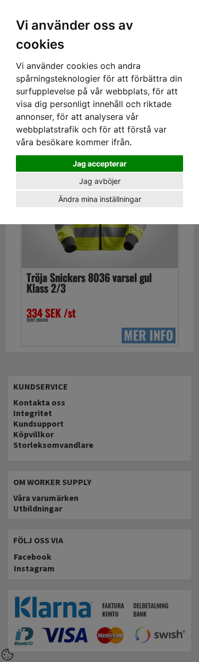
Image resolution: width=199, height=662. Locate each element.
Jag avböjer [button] (99, 181)
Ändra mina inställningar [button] (99, 199)
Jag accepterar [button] (100, 163)
